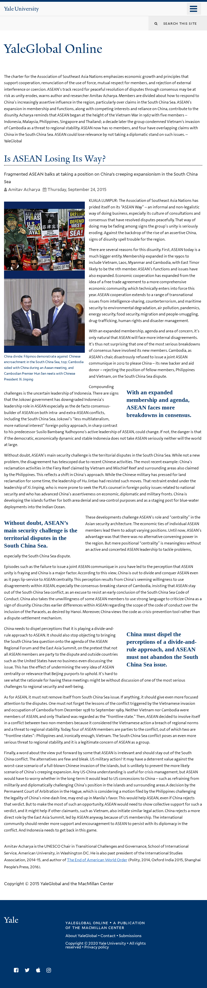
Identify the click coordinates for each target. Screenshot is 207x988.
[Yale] (12, 920)
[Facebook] (17, 970)
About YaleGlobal (81, 936)
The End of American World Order (97, 860)
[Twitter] (28, 970)
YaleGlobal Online (53, 49)
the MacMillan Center (98, 927)
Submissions (130, 936)
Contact (108, 936)
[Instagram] (50, 970)
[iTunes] (39, 970)
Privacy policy (96, 947)
